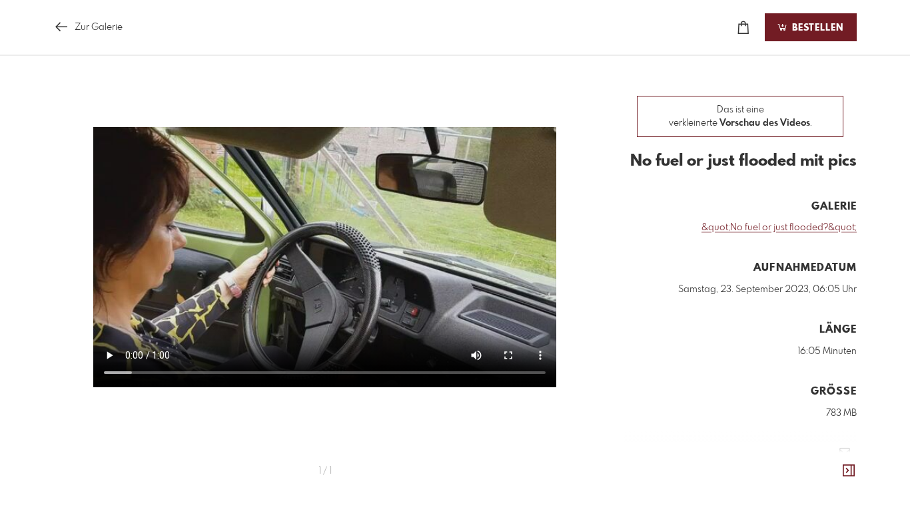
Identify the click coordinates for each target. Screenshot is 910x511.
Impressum (782, 491)
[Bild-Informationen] (849, 471)
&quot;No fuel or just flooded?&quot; (779, 227)
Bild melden (834, 473)
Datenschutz (834, 491)
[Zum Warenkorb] (743, 28)
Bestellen (816, 28)
